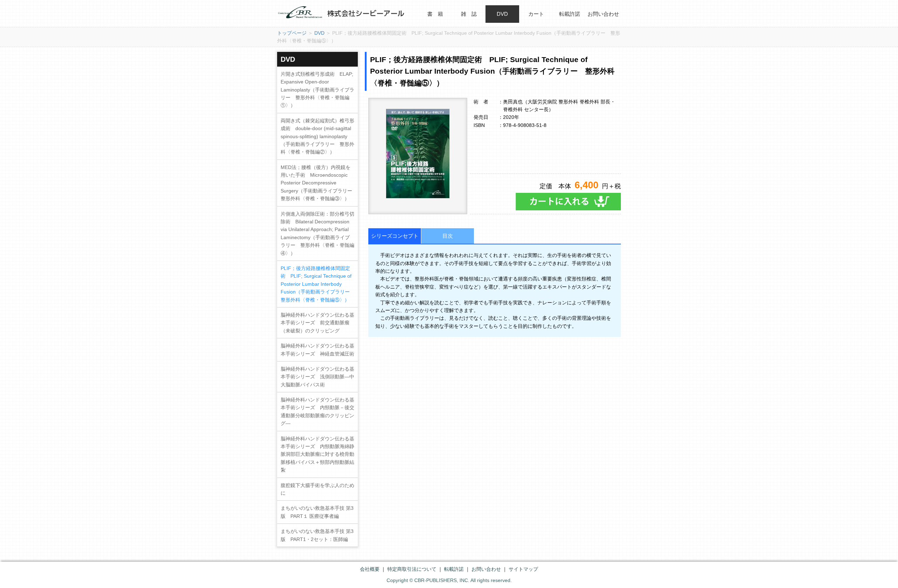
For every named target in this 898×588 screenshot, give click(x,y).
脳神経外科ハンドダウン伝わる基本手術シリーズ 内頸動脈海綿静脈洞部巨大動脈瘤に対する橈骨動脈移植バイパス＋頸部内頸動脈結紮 (317, 454)
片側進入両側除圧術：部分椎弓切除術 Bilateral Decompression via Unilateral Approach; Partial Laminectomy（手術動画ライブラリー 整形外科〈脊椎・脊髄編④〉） (317, 233)
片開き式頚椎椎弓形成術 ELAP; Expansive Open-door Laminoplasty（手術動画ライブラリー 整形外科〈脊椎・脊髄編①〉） (317, 89)
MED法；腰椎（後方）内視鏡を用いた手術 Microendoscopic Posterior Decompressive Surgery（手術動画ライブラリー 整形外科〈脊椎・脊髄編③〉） (319, 183)
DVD (502, 14)
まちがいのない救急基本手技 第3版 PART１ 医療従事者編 (317, 512)
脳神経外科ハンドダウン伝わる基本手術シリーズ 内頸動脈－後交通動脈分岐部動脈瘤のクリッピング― (317, 411)
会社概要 (370, 569)
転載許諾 (569, 14)
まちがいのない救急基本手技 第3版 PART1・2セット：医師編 (317, 535)
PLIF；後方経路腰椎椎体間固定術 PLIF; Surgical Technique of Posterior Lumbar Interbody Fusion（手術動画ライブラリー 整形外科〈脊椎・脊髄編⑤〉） (318, 284)
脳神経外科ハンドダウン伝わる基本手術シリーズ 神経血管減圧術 (317, 349)
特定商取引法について (411, 569)
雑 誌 (469, 14)
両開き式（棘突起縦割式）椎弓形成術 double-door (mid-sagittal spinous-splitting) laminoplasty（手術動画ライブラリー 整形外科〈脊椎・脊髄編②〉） (317, 136)
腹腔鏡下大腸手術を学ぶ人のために (317, 489)
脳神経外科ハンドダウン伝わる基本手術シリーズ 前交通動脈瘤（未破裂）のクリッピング (317, 322)
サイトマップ (523, 569)
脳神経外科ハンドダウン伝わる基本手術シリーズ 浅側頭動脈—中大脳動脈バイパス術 (317, 376)
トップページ (292, 33)
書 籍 (435, 14)
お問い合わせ (603, 14)
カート (536, 14)
